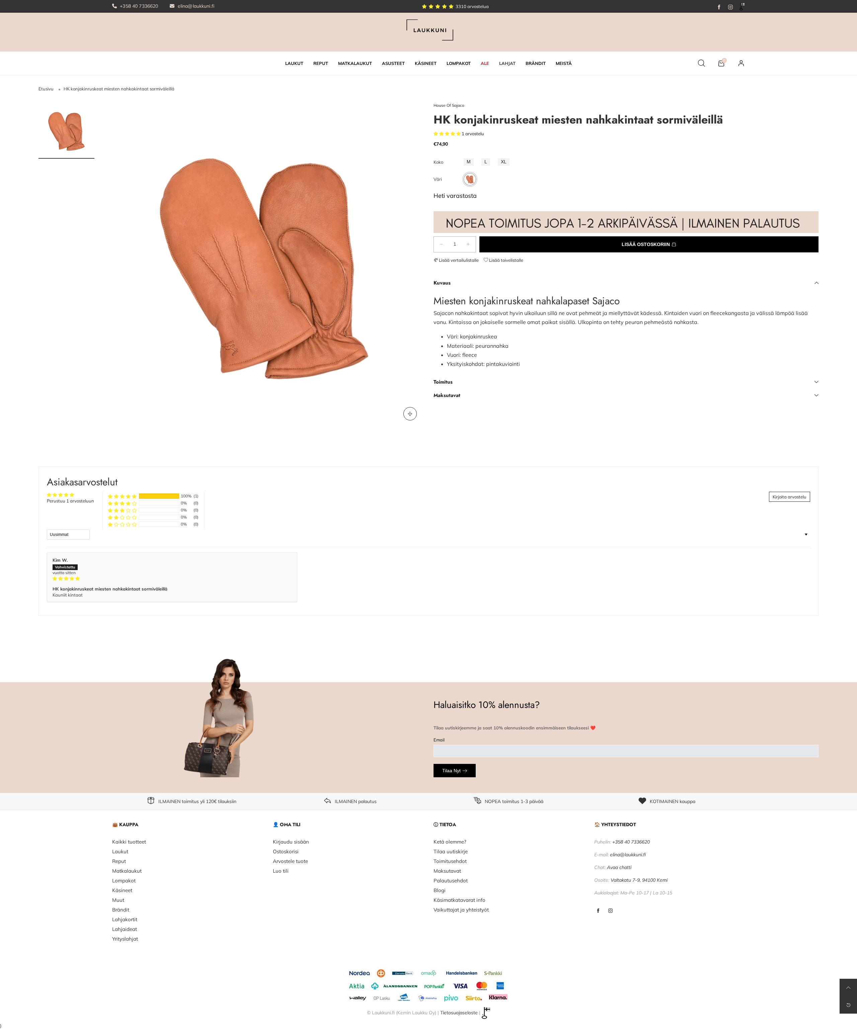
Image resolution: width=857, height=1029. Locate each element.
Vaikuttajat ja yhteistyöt (461, 909)
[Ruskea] (470, 179)
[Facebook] (719, 6)
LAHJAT (507, 63)
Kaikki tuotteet (129, 842)
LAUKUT (294, 63)
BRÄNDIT (536, 63)
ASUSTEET (393, 63)
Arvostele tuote (290, 861)
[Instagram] (730, 6)
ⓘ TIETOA (445, 824)
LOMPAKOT (459, 63)
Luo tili (281, 871)
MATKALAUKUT (355, 63)
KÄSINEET (426, 63)
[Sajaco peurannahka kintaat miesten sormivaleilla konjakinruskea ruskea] (264, 264)
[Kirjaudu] (741, 63)
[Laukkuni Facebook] (598, 911)
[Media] (410, 413)
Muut (118, 900)
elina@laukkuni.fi (195, 6)
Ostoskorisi (286, 851)
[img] (172, 578)
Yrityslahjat (125, 939)
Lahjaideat (124, 929)
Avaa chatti (619, 867)
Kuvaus (442, 283)
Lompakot (124, 880)
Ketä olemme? (450, 842)
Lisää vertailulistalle (458, 260)
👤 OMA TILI (286, 824)
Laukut (120, 851)
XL (504, 161)
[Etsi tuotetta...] (701, 63)
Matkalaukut (127, 871)
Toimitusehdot (450, 861)
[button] (448, 133)
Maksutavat (447, 395)
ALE (485, 63)
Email (439, 739)
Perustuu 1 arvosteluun (70, 500)
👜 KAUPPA (125, 824)
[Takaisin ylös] (848, 987)
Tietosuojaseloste (459, 1013)
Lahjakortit (124, 919)
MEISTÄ (564, 63)
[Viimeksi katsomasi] (848, 1005)
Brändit (120, 909)
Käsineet (122, 890)
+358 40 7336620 (138, 6)
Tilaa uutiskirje (451, 851)
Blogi (440, 890)
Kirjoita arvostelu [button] (789, 496)
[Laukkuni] (428, 31)
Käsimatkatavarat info (459, 900)
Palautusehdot (451, 880)
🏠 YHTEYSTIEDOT (615, 824)
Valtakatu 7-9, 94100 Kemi (639, 880)
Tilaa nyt (451, 770)
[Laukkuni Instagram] (610, 911)
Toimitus (443, 382)
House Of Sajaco (449, 105)
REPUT (320, 63)
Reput (119, 861)
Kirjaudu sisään (291, 842)
